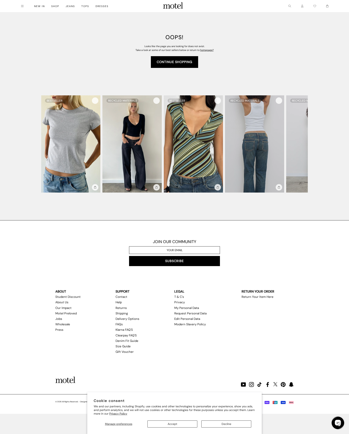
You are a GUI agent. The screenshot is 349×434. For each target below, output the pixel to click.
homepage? (207, 50)
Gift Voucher (125, 352)
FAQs (119, 324)
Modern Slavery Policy (190, 324)
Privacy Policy (118, 413)
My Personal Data (186, 308)
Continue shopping (174, 62)
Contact (121, 297)
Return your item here (257, 297)
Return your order (258, 291)
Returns (121, 308)
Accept (172, 424)
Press (59, 330)
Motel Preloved (66, 313)
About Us (61, 302)
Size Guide (123, 346)
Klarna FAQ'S (124, 330)
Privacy (179, 302)
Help (119, 302)
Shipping (122, 313)
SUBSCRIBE (174, 261)
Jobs (58, 319)
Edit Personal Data (187, 319)
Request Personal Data (190, 313)
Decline (226, 424)
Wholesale (62, 324)
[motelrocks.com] (173, 6)
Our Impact (63, 308)
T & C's (179, 297)
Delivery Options (127, 319)
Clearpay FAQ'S (126, 335)
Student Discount (68, 297)
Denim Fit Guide (127, 341)
